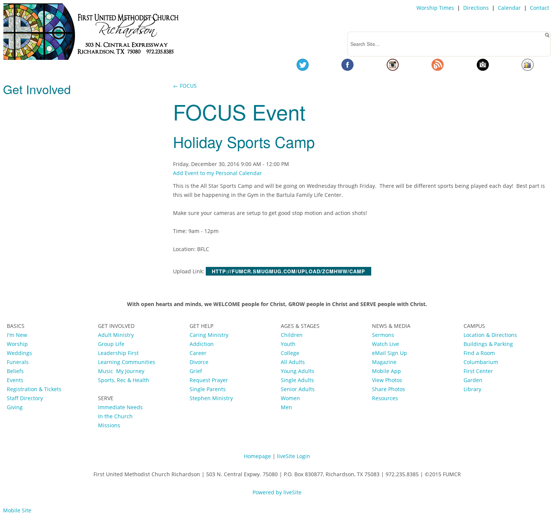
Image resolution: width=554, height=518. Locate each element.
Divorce (199, 362)
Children (292, 334)
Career (198, 353)
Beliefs (15, 371)
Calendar (509, 7)
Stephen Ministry (211, 398)
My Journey (130, 371)
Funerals (18, 362)
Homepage (257, 456)
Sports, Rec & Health (123, 380)
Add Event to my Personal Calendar (217, 173)
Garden (473, 380)
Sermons (383, 334)
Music (107, 371)
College (290, 353)
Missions (109, 425)
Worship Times (435, 7)
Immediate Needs (120, 407)
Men (286, 407)
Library (472, 389)
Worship (17, 343)
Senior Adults (298, 389)
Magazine (384, 362)
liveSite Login (293, 456)
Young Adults (297, 371)
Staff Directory (25, 398)
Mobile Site (17, 510)
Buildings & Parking (488, 343)
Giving (15, 407)
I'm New (17, 334)
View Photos (387, 380)
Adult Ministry (116, 334)
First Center (478, 371)
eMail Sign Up (389, 353)
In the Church (115, 416)
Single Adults (297, 380)
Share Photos (388, 389)
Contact (539, 7)
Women (290, 398)
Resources (385, 398)
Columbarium (481, 362)
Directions (476, 7)
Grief (196, 371)
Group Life (111, 343)
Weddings (19, 353)
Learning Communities (126, 362)
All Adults (293, 362)
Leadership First (119, 353)
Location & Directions (490, 334)
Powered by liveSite (277, 492)
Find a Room (479, 353)
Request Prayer (209, 380)
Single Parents (208, 389)
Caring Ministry (209, 334)
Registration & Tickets (34, 389)
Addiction (202, 343)
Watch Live (385, 343)
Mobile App (386, 371)
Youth (288, 343)
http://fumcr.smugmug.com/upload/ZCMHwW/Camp (288, 271)
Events (15, 380)
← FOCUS (185, 85)
